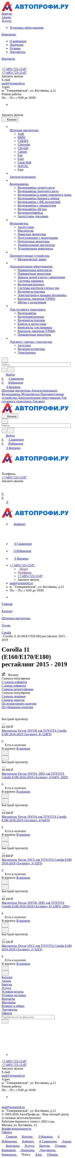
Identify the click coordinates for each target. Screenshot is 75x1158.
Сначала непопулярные (17, 689)
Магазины (9, 1002)
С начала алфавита (14, 682)
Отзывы (15, 48)
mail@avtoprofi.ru (13, 83)
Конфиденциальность (16, 1128)
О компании (18, 41)
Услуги (6, 988)
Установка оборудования (26, 27)
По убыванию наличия (17, 707)
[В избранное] (5, 752)
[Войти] (3, 489)
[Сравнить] (5, 757)
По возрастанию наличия (19, 703)
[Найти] (10, 369)
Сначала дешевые (14, 696)
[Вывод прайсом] (8, 710)
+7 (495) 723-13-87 (14, 69)
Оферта (7, 1013)
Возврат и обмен (13, 1006)
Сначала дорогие (13, 700)
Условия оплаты (13, 991)
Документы (17, 52)
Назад (23, 569)
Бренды (7, 984)
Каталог (7, 977)
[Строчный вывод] (5, 710)
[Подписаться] (5, 1021)
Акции (6, 980)
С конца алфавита (14, 685)
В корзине (23, 748)
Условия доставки (14, 995)
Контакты (8, 998)
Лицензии (16, 44)
